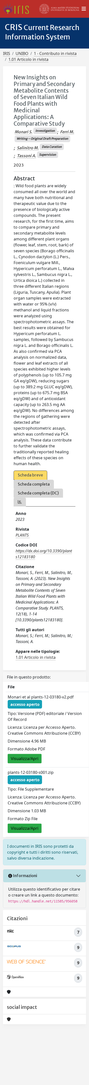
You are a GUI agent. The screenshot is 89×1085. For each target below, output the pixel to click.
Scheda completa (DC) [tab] (38, 493)
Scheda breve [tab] (30, 475)
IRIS (6, 53)
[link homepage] (18, 9)
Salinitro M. (28, 147)
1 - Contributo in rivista (55, 53)
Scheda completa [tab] (34, 484)
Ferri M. (67, 131)
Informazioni (24, 875)
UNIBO (22, 53)
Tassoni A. (26, 155)
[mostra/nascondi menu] (84, 8)
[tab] (20, 502)
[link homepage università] (59, 9)
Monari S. (23, 131)
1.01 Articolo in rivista (28, 59)
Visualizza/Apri (24, 758)
